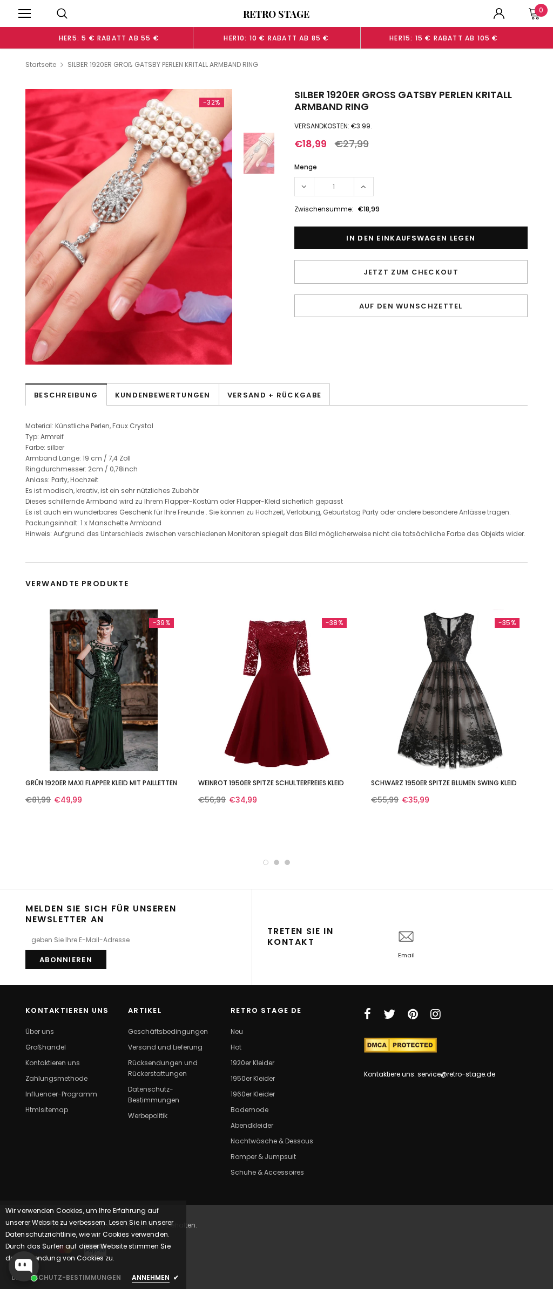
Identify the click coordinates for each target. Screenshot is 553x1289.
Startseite (40, 64)
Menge (305, 167)
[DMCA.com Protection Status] (400, 1044)
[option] (109, 38)
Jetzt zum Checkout (410, 272)
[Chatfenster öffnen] (24, 1266)
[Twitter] (389, 1014)
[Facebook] (367, 1014)
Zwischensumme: (323, 209)
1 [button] (265, 862)
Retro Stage (276, 14)
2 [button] (276, 862)
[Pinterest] (413, 1014)
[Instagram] (435, 1014)
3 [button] (287, 862)
